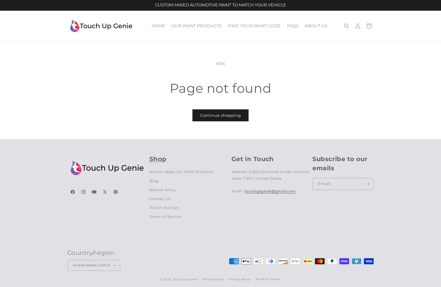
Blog (153, 181)
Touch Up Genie (185, 279)
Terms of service (268, 279)
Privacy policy (239, 279)
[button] (346, 26)
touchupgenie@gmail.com (270, 191)
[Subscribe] (367, 184)
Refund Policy (162, 190)
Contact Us (160, 199)
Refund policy (213, 279)
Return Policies (164, 207)
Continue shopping (220, 115)
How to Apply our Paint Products (181, 171)
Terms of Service (165, 216)
